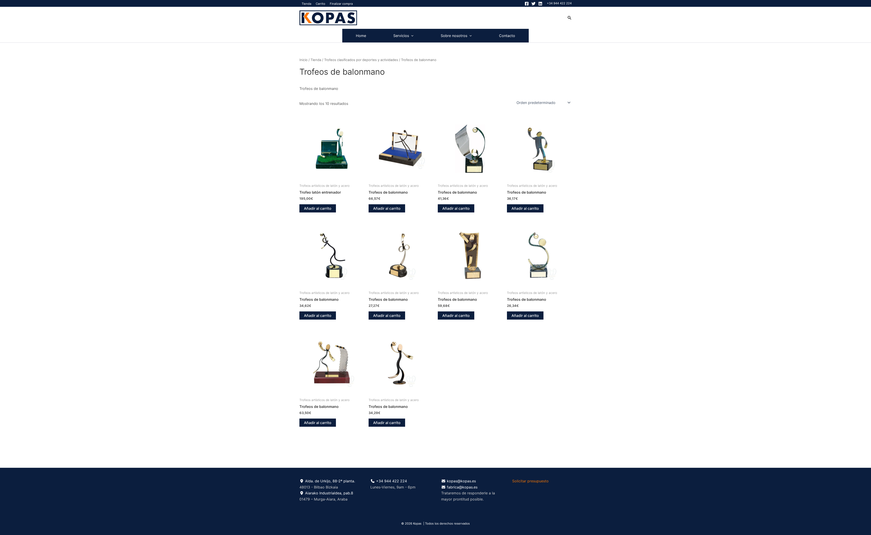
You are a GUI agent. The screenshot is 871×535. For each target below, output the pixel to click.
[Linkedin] (540, 4)
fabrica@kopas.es (462, 487)
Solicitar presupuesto (530, 481)
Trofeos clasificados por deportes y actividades (361, 60)
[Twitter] (533, 4)
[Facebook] (527, 4)
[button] (570, 18)
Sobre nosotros (454, 35)
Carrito (320, 3)
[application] (411, 35)
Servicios (401, 35)
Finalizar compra (341, 3)
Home (361, 35)
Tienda (306, 3)
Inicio (303, 60)
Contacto (507, 35)
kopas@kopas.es (461, 481)
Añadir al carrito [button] (317, 208)
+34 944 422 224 (559, 3)
